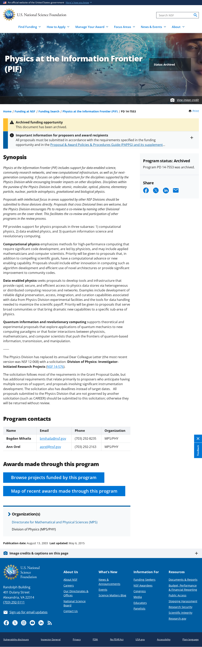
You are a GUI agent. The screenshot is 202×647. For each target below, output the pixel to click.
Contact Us (71, 611)
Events (103, 589)
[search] (195, 15)
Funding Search (48, 111)
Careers (69, 585)
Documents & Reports (183, 579)
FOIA (95, 639)
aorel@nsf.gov (50, 447)
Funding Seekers (144, 579)
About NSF (70, 579)
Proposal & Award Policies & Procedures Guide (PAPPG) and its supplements (107, 145)
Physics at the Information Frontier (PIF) (90, 111)
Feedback (198, 450)
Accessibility (163, 639)
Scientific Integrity (180, 613)
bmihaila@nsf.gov (53, 438)
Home (7, 111)
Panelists (139, 608)
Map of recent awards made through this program (64, 491)
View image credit (188, 100)
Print (196, 111)
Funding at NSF (25, 111)
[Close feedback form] (198, 439)
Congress (140, 591)
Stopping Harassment (183, 601)
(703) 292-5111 (14, 602)
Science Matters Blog (112, 595)
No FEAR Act (116, 639)
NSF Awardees (143, 585)
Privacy (77, 639)
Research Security (180, 607)
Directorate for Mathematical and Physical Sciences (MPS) (54, 522)
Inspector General (51, 639)
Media (138, 597)
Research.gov (177, 618)
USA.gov (140, 639)
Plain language (190, 639)
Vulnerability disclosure (16, 639)
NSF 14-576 (55, 366)
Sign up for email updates (28, 612)
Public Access (177, 595)
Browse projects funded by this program (53, 477)
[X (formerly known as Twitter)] (15, 623)
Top (193, 528)
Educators (140, 603)
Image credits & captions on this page (38, 553)
